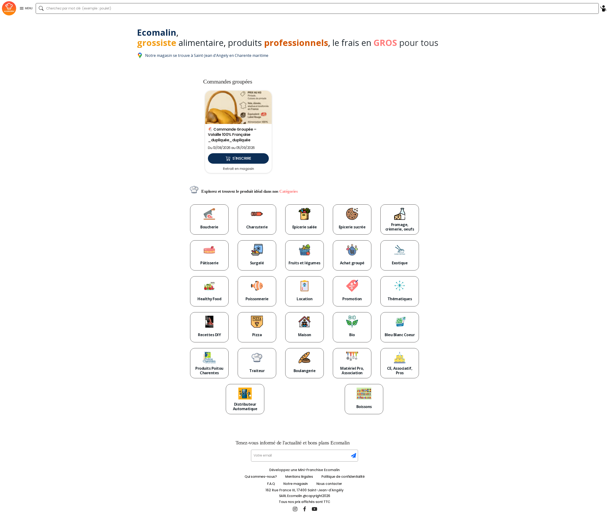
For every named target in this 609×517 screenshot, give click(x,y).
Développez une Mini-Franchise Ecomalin (304, 470)
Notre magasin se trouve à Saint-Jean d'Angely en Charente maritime (206, 55)
